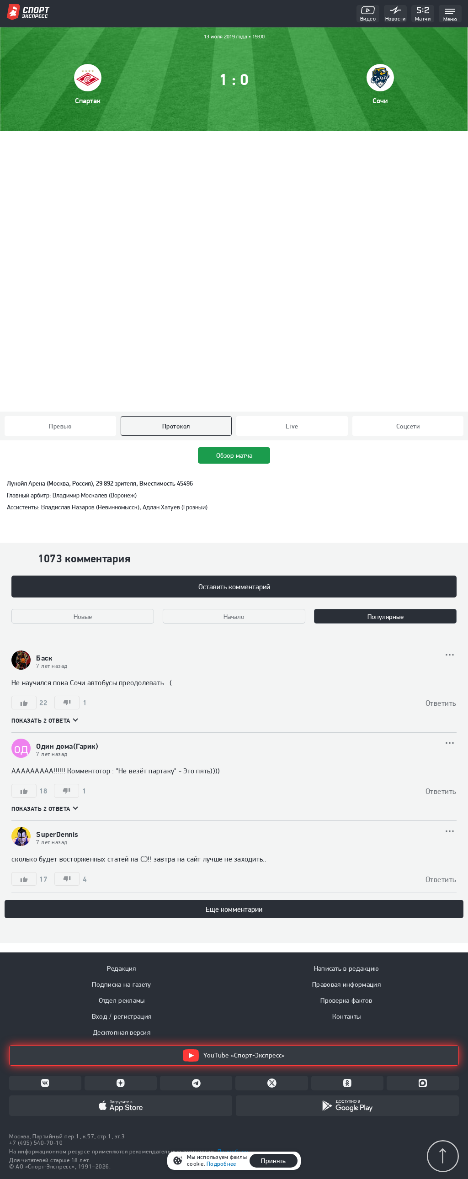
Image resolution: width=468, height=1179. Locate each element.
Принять (273, 1161)
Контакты (346, 1016)
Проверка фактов (346, 1000)
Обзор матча (234, 455)
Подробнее (221, 1163)
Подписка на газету (121, 984)
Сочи (380, 100)
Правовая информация (346, 984)
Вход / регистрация (121, 1016)
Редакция (121, 968)
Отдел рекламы (122, 1000)
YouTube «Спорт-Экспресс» (244, 1055)
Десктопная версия (121, 1032)
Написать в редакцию (346, 968)
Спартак (88, 100)
